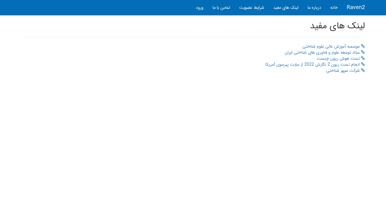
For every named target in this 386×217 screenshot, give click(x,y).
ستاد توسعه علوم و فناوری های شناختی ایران (323, 52)
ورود (200, 7)
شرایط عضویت (251, 7)
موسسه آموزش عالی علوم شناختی (331, 46)
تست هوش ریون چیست (339, 58)
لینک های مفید (286, 7)
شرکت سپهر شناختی (343, 70)
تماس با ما (221, 7)
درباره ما (314, 7)
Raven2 (356, 7)
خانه (334, 7)
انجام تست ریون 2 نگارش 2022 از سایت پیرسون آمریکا (313, 64)
